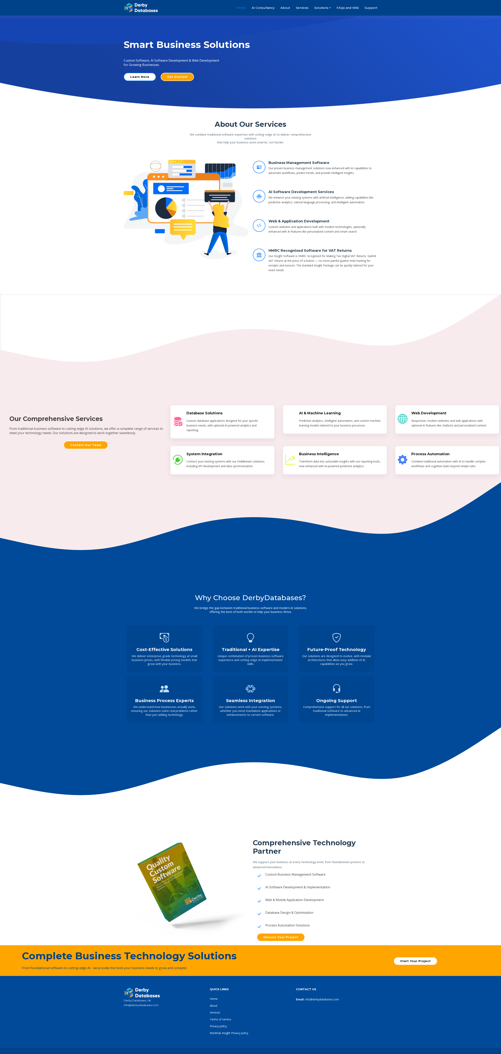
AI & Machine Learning (320, 413)
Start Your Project (415, 961)
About (285, 8)
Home (241, 8)
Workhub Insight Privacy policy (229, 1033)
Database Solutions (205, 413)
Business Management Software (299, 163)
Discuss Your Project (280, 937)
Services (302, 8)
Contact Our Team (85, 445)
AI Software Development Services (301, 192)
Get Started (177, 77)
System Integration (204, 454)
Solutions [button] (321, 8)
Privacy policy (218, 1026)
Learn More (139, 77)
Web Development (428, 413)
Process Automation (430, 454)
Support (371, 8)
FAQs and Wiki (348, 8)
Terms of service (220, 1019)
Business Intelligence (319, 454)
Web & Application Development (299, 221)
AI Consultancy (263, 8)
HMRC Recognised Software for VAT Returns (310, 250)
